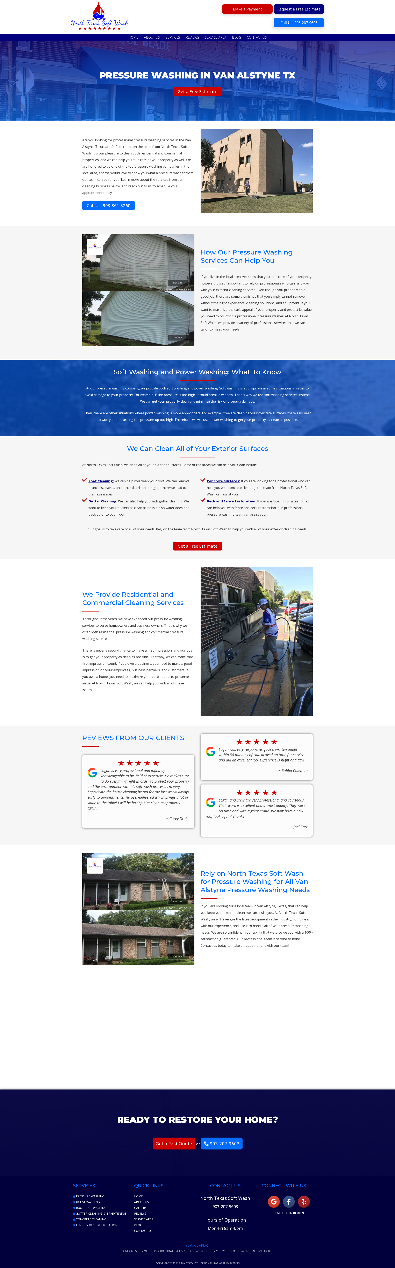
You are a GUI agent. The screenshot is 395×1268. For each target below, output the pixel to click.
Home (138, 1196)
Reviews (140, 1213)
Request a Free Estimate (299, 9)
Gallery (140, 1208)
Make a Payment (247, 9)
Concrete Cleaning (90, 1219)
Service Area (143, 1219)
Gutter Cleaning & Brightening (100, 1213)
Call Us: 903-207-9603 (298, 22)
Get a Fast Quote (174, 1143)
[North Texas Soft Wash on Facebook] (289, 1202)
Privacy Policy (188, 1263)
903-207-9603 (224, 1143)
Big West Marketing (227, 1263)
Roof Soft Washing (90, 1208)
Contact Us (143, 1231)
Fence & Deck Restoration (96, 1225)
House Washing (87, 1202)
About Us (141, 1202)
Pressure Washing (89, 1196)
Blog (138, 1225)
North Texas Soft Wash (100, 17)
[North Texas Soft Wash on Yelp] (304, 1202)
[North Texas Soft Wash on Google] (274, 1202)
